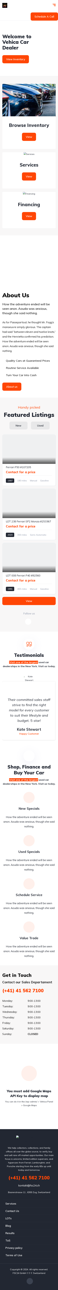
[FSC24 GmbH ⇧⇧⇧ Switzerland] (4, 5)
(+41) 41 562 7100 (23, 990)
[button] (44, 16)
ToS (7, 1240)
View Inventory (15, 59)
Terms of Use (13, 1255)
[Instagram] (30, 1281)
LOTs (8, 1218)
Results (10, 1233)
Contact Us (12, 1211)
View (29, 136)
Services (10, 1203)
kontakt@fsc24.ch (29, 1185)
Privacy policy (13, 1247)
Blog (8, 1225)
